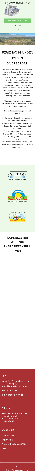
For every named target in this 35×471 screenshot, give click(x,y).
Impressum (7, 440)
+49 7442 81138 (9, 390)
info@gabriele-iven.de (12, 395)
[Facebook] (16, 29)
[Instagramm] (19, 29)
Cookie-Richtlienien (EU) (14, 444)
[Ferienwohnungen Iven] (17, 9)
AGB (4, 448)
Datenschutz (8, 435)
